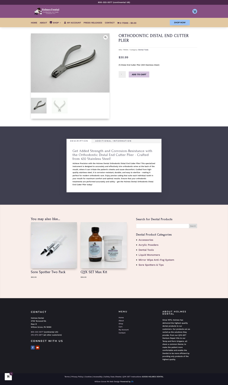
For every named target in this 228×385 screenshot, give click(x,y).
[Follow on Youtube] (37, 347)
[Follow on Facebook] (33, 347)
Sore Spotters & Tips (151, 264)
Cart (120, 327)
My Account (124, 330)
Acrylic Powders (148, 244)
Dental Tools (143, 50)
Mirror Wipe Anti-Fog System (156, 259)
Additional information (113, 141)
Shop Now (179, 22)
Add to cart (139, 74)
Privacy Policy (77, 377)
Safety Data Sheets (112, 377)
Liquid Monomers (149, 254)
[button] (105, 37)
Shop (121, 324)
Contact (110, 23)
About (43, 23)
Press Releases (93, 23)
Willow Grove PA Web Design (107, 381)
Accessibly (97, 377)
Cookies (88, 377)
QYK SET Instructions (132, 377)
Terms (67, 377)
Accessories (146, 239)
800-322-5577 (37, 332)
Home (34, 23)
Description (79, 141)
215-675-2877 (37, 335)
